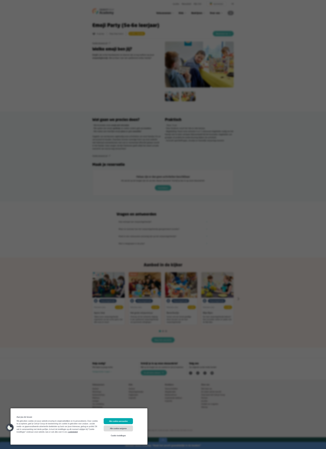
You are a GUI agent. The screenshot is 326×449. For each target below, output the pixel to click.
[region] (79, 426)
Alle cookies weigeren (118, 428)
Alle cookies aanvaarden (118, 421)
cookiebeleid (73, 432)
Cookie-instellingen (118, 435)
